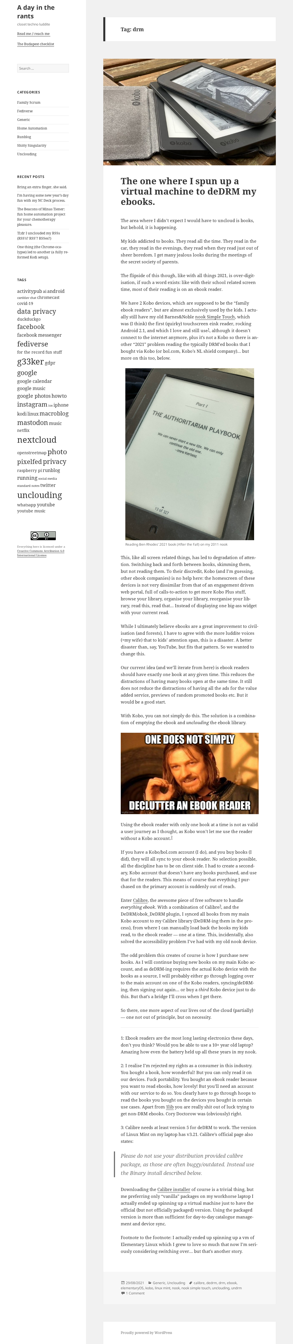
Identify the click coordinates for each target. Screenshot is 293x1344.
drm (222, 1282)
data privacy (36, 311)
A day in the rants (36, 11)
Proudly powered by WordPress (146, 1332)
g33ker (30, 361)
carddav (23, 298)
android (56, 291)
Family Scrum (28, 102)
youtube (46, 504)
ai (44, 291)
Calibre (140, 900)
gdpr (50, 363)
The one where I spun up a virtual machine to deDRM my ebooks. (188, 191)
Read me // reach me (33, 33)
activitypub (29, 291)
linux (33, 414)
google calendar (34, 381)
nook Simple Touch (215, 317)
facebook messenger (39, 335)
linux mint (162, 1288)
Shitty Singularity (31, 145)
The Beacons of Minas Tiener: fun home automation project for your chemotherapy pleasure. (41, 217)
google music (31, 388)
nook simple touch (195, 1288)
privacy (54, 461)
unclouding (39, 494)
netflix (23, 430)
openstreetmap (32, 452)
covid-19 (25, 303)
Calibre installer (173, 1189)
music (55, 423)
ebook (232, 1282)
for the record (31, 352)
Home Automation (32, 128)
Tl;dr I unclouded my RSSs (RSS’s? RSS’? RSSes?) (38, 236)
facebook (31, 326)
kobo (149, 1288)
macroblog (54, 413)
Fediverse (25, 111)
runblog (51, 470)
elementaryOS (132, 1288)
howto (59, 395)
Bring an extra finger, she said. (42, 187)
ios (50, 405)
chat (33, 298)
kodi (22, 414)
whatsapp (26, 505)
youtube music (31, 511)
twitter (48, 485)
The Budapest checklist (35, 44)
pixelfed (29, 461)
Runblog (24, 136)
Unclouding (26, 154)
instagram (32, 404)
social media (47, 479)
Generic (23, 119)
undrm (236, 1288)
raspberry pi (29, 470)
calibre (199, 1282)
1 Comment (135, 1293)
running (27, 477)
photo (57, 451)
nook (176, 1288)
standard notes (28, 486)
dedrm (211, 1282)
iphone (61, 405)
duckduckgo (29, 319)
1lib (170, 1107)
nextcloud (37, 439)
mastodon (32, 422)
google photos (34, 395)
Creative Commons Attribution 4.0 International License (40, 553)
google (27, 372)
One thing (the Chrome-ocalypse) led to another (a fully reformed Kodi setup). (42, 252)
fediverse (32, 343)
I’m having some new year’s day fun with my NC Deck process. (43, 198)
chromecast (48, 297)
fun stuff (53, 352)
